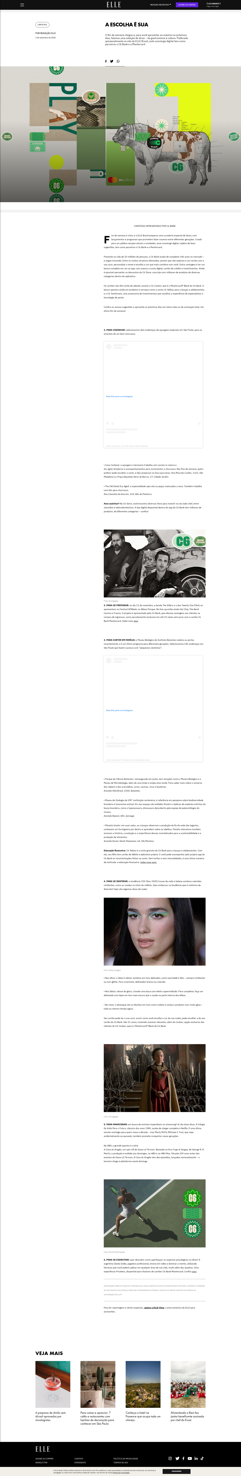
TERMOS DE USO (121, 1462)
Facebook (184, 1458)
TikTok (203, 1458)
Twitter (177, 1458)
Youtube (190, 1458)
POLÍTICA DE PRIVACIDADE (126, 1458)
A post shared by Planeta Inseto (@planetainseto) (128, 760)
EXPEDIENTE (80, 1462)
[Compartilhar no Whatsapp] (118, 61)
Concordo (176, 1471)
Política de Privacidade (121, 1473)
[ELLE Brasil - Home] (113, 6)
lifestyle (42, 24)
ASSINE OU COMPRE (187, 5)
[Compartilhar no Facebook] (106, 61)
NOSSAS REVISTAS (159, 4)
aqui (136, 621)
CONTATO (78, 1458)
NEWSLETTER (41, 1462)
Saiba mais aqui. (148, 862)
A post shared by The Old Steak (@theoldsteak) (127, 446)
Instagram (171, 1458)
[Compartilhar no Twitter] (111, 61)
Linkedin (196, 1458)
